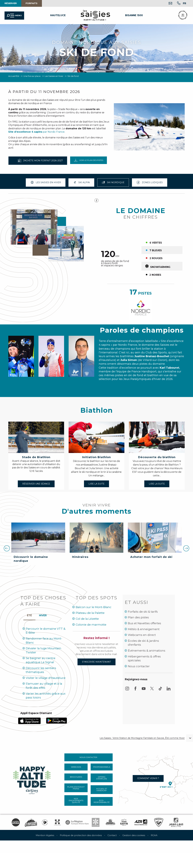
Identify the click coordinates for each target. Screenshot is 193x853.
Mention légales (45, 835)
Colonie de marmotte (91, 624)
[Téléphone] (176, 3)
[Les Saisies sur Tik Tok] (160, 690)
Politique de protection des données (81, 835)
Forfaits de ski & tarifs (143, 611)
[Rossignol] (159, 822)
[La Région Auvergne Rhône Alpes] (77, 822)
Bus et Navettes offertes (144, 623)
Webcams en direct (142, 635)
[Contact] (168, 3)
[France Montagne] (30, 822)
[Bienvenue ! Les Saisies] (32, 779)
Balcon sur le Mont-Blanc (93, 607)
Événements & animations (146, 650)
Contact (112, 835)
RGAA (154, 835)
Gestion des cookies (133, 835)
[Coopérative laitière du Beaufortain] (110, 822)
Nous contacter (139, 666)
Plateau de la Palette (90, 613)
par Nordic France (36, 131)
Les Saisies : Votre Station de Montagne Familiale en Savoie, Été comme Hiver (142, 738)
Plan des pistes (138, 617)
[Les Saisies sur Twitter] (152, 690)
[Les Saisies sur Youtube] (143, 690)
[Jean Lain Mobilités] (176, 822)
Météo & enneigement (144, 629)
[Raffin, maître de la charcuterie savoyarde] (124, 822)
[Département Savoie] (57, 822)
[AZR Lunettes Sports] (141, 822)
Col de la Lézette (87, 618)
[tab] (42, 615)
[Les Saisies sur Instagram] (127, 690)
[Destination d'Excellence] (44, 822)
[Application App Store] (29, 720)
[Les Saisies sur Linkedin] (168, 690)
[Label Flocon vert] (96, 822)
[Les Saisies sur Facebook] (135, 690)
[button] (184, 3)
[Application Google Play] (56, 720)
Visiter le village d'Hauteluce (45, 678)
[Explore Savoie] (15, 822)
